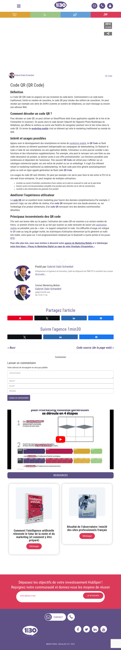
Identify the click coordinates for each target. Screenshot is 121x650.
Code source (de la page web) (94, 347)
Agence (106, 15)
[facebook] (78, 629)
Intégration (45, 15)
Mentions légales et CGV (60, 644)
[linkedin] (95, 629)
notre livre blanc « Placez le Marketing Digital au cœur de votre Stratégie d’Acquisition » (52, 246)
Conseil (15, 15)
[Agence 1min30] (60, 5)
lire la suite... (40, 274)
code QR (17, 200)
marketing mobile (40, 128)
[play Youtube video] (60, 439)
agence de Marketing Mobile (78, 243)
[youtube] (103, 629)
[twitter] (86, 629)
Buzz (12, 347)
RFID (12, 238)
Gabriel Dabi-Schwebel (24, 75)
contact (58, 617)
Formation (76, 15)
